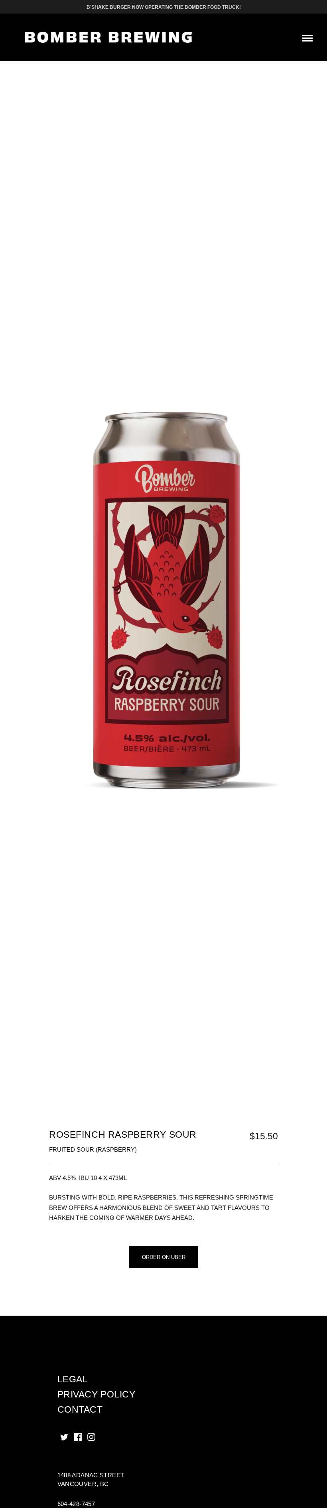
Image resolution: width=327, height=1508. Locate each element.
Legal (72, 1379)
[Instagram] (91, 1437)
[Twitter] (64, 1437)
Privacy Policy (96, 1394)
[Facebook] (78, 1437)
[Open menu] (307, 38)
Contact (80, 1409)
